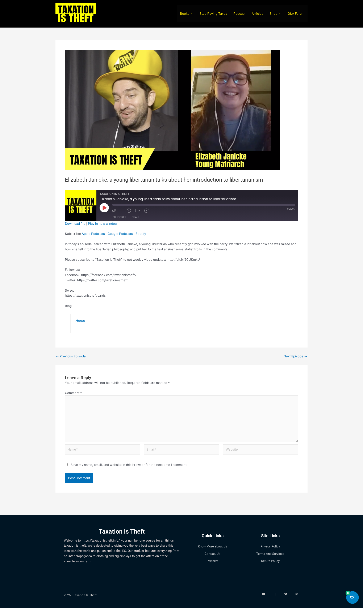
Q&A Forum (296, 14)
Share (136, 217)
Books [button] (184, 14)
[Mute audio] (118, 211)
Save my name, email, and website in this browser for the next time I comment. (129, 465)
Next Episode (295, 356)
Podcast (239, 14)
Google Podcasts (120, 234)
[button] (191, 13)
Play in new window (102, 224)
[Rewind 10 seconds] (130, 211)
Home (80, 321)
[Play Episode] (104, 207)
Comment (73, 393)
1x (138, 210)
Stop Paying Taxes (213, 14)
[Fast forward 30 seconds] (150, 211)
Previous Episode (71, 356)
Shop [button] (273, 14)
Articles (257, 14)
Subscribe (120, 217)
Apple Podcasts (93, 234)
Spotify (140, 234)
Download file (75, 224)
